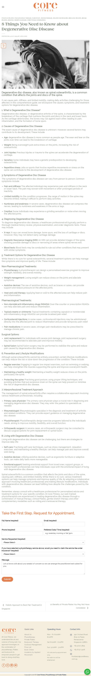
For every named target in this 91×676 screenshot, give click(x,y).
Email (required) (50, 521)
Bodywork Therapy (31, 642)
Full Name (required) (10, 521)
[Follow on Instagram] (8, 665)
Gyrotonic (36, 18)
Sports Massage (20, 20)
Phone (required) (8, 530)
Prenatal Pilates (75, 18)
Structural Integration (36, 20)
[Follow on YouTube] (16, 665)
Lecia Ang (23, 36)
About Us (27, 634)
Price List (27, 647)
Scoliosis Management (32, 645)
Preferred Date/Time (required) (56, 530)
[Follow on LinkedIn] (12, 665)
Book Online (29, 650)
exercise (65, 270)
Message (5, 560)
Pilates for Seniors (60, 18)
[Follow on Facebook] (4, 665)
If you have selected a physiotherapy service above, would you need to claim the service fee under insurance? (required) (42, 549)
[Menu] (3, 7)
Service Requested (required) (13, 539)
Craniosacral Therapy (23, 18)
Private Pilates (29, 639)
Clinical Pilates (8, 18)
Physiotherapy (46, 18)
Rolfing (11, 20)
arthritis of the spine (53, 114)
